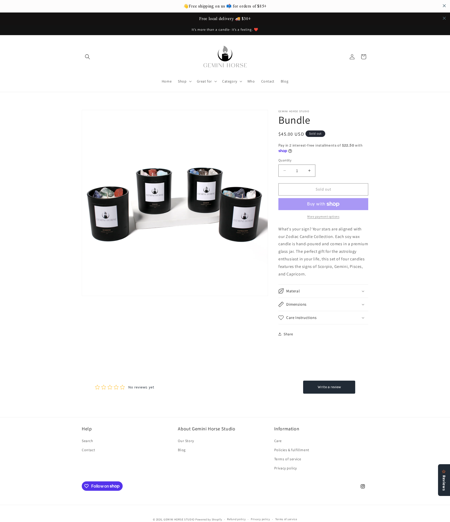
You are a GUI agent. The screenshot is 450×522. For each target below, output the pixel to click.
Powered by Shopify (208, 519)
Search (87, 440)
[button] (87, 56)
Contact (88, 450)
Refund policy (236, 519)
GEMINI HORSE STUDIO (179, 519)
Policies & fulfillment (291, 450)
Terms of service (287, 459)
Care (278, 440)
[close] (444, 5)
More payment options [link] (323, 216)
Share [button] (288, 334)
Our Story (186, 440)
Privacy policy (285, 468)
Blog (181, 450)
